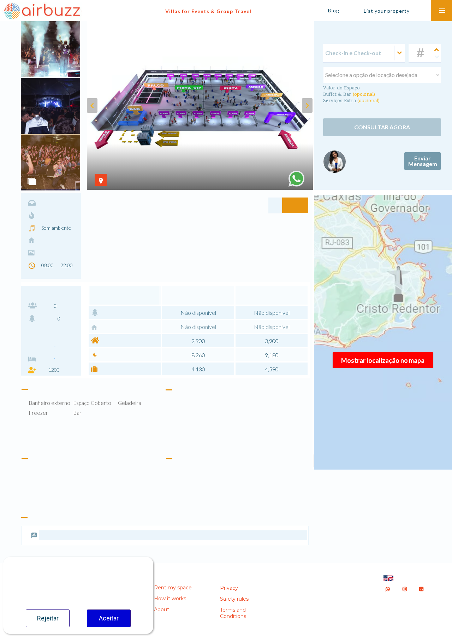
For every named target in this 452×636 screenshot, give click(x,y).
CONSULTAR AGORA (382, 129)
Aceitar (109, 618)
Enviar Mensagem (422, 168)
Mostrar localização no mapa (382, 360)
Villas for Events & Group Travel (208, 11)
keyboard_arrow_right (307, 105)
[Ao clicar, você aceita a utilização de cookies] (296, 179)
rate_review (34, 549)
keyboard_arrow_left (92, 105)
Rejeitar (48, 618)
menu (442, 10)
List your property (387, 11)
